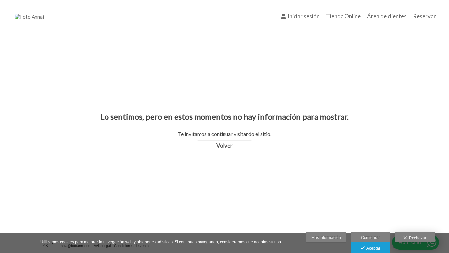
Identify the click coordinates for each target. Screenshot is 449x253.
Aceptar (372, 248)
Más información (326, 237)
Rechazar (416, 238)
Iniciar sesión (303, 16)
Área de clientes (387, 16)
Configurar (370, 237)
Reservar (424, 16)
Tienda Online (343, 16)
